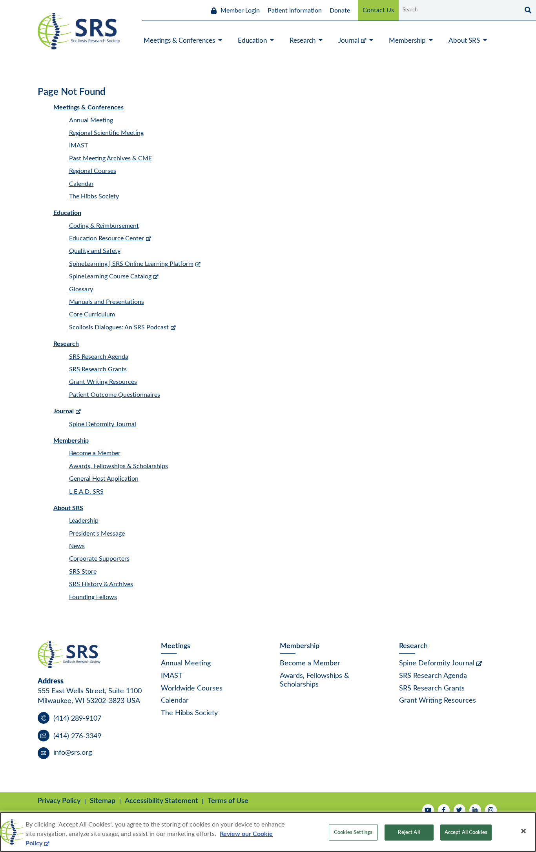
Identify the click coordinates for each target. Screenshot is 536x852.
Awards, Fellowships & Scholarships (118, 466)
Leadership (83, 521)
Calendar (81, 184)
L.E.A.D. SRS (86, 492)
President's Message (97, 533)
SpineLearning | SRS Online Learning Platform (131, 264)
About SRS (68, 508)
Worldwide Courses (191, 688)
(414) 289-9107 (77, 718)
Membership (71, 441)
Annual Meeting (91, 120)
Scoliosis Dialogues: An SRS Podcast (119, 327)
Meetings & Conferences (88, 107)
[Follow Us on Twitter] (459, 810)
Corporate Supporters (99, 559)
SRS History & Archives (101, 584)
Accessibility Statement (161, 801)
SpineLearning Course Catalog (110, 276)
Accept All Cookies (466, 832)
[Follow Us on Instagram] (491, 810)
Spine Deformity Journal (102, 424)
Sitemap (102, 801)
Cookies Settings (353, 832)
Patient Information (295, 10)
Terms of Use (228, 801)
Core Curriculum (92, 314)
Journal (63, 411)
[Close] (523, 831)
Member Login (240, 10)
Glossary (81, 289)
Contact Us (378, 10)
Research (66, 344)
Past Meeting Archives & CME (110, 158)
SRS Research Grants (98, 369)
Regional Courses (92, 171)
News (77, 546)
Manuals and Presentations (106, 302)
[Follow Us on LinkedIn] (475, 810)
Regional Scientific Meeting (106, 133)
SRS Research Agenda (98, 357)
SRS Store (83, 572)
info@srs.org (72, 752)
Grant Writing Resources (103, 382)
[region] (268, 832)
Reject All (408, 832)
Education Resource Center (106, 238)
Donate (340, 10)
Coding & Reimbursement (104, 226)
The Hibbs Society (94, 196)
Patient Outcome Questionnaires (114, 395)
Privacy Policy (59, 801)
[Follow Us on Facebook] (444, 810)
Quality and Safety (94, 251)
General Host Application (104, 479)
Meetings (175, 646)
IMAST (78, 145)
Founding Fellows (93, 597)
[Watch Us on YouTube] (428, 810)
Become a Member (94, 453)
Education (67, 213)
